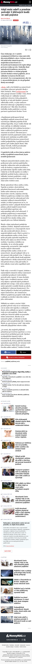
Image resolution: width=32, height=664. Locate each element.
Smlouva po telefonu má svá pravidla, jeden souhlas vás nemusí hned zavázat (23, 447)
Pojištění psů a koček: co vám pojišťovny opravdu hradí (22, 590)
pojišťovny (13, 361)
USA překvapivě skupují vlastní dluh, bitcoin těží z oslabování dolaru (22, 422)
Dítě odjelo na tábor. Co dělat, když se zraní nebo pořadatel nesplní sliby (23, 487)
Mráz (3, 87)
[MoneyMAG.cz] (9, 2)
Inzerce (28, 645)
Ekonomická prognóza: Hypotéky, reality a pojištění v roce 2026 (16, 373)
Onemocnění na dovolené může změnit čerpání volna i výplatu (21, 434)
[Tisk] (30, 50)
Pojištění (3, 557)
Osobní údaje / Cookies (12, 647)
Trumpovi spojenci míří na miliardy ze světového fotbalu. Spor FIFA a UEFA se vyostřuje (22, 474)
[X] (28, 50)
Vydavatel (22, 645)
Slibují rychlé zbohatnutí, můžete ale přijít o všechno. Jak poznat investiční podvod (23, 460)
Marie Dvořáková (5, 18)
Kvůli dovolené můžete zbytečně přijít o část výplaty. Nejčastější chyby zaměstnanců (22, 512)
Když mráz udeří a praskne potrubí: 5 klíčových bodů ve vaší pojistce (22, 620)
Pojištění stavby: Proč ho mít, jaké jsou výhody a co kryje (16, 385)
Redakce (12, 645)
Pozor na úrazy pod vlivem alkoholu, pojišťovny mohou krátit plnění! (15, 395)
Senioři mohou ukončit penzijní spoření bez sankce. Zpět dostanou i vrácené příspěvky (22, 410)
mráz (18, 361)
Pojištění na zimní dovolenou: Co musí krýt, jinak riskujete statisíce (21, 600)
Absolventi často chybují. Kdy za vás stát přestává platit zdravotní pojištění (22, 500)
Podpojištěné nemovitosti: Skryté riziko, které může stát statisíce (22, 610)
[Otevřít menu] (29, 2)
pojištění (7, 361)
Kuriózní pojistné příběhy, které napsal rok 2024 (16, 381)
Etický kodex (5, 645)
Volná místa (23, 647)
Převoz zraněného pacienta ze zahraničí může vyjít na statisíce (15, 390)
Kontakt (17, 645)
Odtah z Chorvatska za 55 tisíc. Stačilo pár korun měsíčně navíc (22, 582)
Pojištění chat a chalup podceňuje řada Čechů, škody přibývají (22, 573)
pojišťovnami (21, 92)
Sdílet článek (27, 23)
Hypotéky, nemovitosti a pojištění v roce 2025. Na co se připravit (16, 377)
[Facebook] (26, 50)
